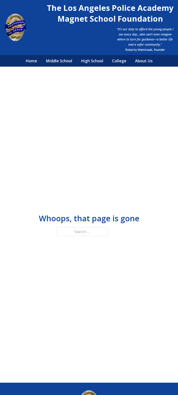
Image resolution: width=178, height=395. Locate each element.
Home (31, 60)
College (119, 60)
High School (92, 60)
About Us (144, 60)
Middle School (59, 60)
